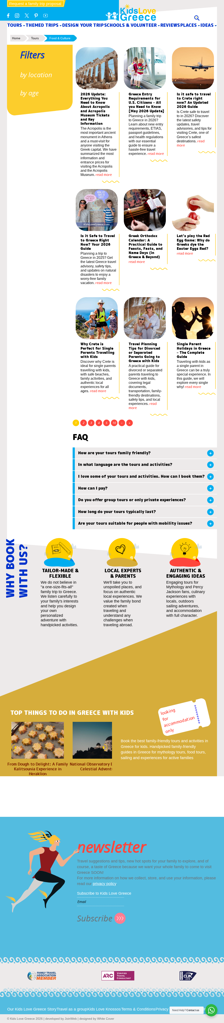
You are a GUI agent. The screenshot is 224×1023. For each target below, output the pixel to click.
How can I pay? (93, 488)
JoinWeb (71, 1018)
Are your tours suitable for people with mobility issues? (135, 523)
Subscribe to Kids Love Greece (104, 893)
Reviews (170, 25)
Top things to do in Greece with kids (72, 712)
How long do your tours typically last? (117, 512)
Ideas (207, 25)
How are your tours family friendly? (114, 453)
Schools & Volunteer (130, 25)
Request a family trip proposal (35, 4)
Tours (14, 25)
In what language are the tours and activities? (125, 464)
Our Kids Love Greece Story (31, 1009)
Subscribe (94, 918)
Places (188, 25)
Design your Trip (83, 25)
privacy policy (104, 884)
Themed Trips (42, 25)
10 (114, 423)
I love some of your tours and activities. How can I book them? (141, 476)
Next (106, 747)
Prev (12, 747)
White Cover (105, 1018)
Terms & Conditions (138, 1009)
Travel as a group (72, 1009)
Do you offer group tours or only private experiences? (132, 500)
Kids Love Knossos (104, 1009)
